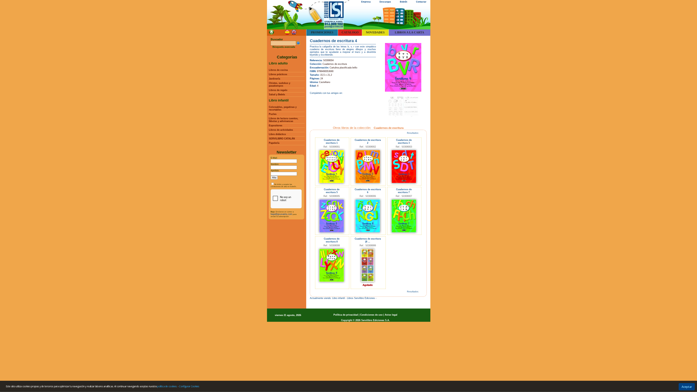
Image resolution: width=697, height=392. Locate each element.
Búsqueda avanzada (283, 47)
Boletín (403, 2)
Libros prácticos (278, 74)
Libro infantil (279, 100)
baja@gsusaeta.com (281, 214)
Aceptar (687, 387)
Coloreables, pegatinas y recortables (283, 108)
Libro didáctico (277, 134)
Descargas (385, 2)
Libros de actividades (281, 129)
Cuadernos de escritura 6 (368, 191)
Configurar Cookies (189, 386)
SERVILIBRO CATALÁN (282, 138)
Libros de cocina (278, 70)
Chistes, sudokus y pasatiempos (279, 84)
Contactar (421, 2)
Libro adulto (278, 63)
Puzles (272, 114)
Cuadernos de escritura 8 (331, 240)
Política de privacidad (345, 314)
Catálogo (350, 32)
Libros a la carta (409, 32)
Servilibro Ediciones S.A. (375, 320)
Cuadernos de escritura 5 (331, 191)
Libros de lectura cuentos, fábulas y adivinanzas (283, 120)
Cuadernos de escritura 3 (404, 141)
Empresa (366, 2)
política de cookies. (167, 386)
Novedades (375, 32)
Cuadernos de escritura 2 (368, 141)
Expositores (275, 125)
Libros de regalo (278, 90)
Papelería (274, 143)
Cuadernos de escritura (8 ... (368, 240)
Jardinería (274, 78)
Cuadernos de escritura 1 (331, 141)
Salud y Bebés (277, 94)
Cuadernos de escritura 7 (404, 191)
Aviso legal (391, 314)
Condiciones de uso (371, 314)
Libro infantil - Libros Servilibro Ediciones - (354, 298)
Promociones (322, 32)
